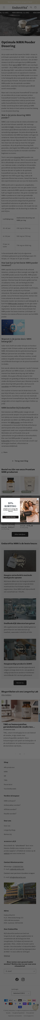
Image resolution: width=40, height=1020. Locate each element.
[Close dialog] (38, 499)
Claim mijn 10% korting (10, 517)
